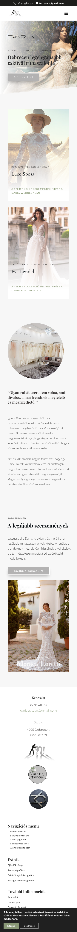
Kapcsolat (13, 897)
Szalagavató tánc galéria (21, 880)
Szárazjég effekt (18, 839)
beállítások (46, 915)
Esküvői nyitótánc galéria (21, 875)
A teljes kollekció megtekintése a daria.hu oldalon (37, 288)
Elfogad (11, 925)
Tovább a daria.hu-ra (29, 571)
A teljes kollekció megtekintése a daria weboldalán (37, 191)
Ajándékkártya (15, 865)
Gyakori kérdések (17, 907)
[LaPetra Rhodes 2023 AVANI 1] (38, 671)
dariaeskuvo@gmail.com (38, 710)
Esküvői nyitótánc (19, 835)
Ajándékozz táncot (20, 847)
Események (14, 902)
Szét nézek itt (23, 77)
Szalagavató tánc (19, 843)
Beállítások (29, 925)
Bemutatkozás (18, 831)
